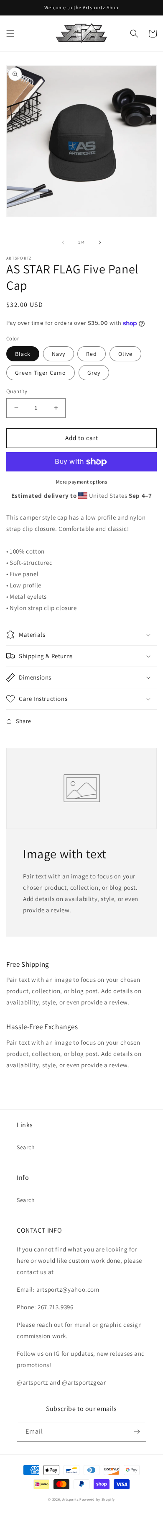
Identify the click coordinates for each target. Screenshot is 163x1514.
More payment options (81, 482)
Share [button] (23, 721)
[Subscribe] (136, 1432)
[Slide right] (100, 242)
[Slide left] (63, 242)
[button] (10, 33)
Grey (93, 372)
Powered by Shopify (97, 1499)
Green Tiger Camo (40, 372)
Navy (58, 354)
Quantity (16, 391)
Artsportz (70, 1499)
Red (91, 354)
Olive (125, 354)
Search (26, 1147)
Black (23, 354)
